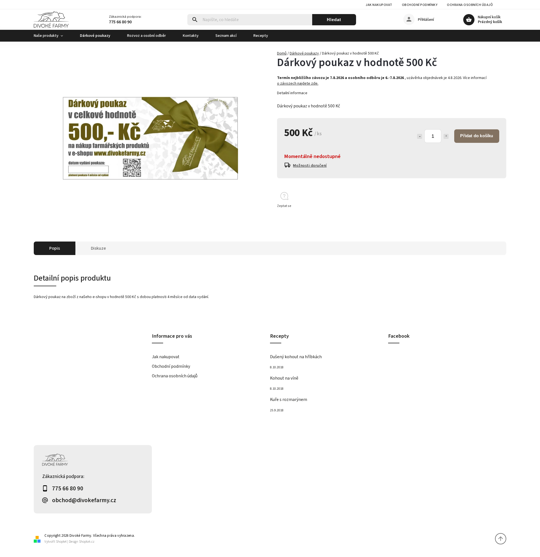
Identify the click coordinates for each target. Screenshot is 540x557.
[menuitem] (52, 36)
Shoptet (61, 541)
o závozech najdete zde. (297, 83)
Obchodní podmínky (420, 5)
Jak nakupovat (379, 5)
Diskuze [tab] (98, 248)
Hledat (334, 19)
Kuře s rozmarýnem (288, 399)
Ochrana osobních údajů (470, 5)
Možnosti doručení (310, 165)
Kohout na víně (284, 378)
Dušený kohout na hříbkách (296, 357)
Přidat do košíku (476, 135)
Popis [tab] (54, 248)
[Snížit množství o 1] (419, 136)
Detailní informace (292, 93)
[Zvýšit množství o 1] (446, 136)
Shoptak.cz (86, 541)
